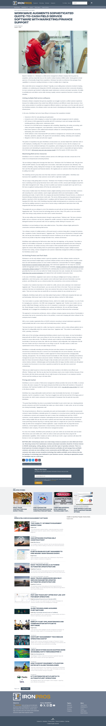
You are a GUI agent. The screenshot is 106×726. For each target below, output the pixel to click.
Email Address (38, 473)
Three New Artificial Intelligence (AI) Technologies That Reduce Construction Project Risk (62, 509)
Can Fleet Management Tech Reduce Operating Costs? (47, 638)
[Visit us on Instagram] (47, 705)
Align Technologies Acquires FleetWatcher (44, 609)
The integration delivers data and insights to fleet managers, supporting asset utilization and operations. (47, 681)
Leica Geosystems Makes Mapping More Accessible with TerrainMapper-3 (48, 651)
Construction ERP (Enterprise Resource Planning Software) (81, 507)
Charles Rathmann (18, 25)
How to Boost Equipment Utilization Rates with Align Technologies (47, 664)
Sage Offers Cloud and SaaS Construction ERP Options (82, 510)
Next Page (25, 688)
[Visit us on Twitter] (44, 705)
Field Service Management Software (24, 10)
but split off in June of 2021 (69, 387)
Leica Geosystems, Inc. (38, 654)
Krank (34, 527)
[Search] (88, 3)
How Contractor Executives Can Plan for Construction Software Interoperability (42, 509)
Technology (33, 521)
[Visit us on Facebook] (41, 705)
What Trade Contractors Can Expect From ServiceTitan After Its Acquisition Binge (21, 509)
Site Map (67, 721)
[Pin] (36, 460)
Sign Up (38, 482)
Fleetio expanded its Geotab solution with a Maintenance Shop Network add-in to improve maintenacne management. (47, 558)
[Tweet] (33, 460)
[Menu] (91, 3)
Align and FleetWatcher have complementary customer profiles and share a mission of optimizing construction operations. (48, 615)
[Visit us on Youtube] (54, 705)
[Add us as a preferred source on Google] (39, 460)
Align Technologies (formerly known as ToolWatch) (45, 612)
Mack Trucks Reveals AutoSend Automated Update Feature (45, 566)
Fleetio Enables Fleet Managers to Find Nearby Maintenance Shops (46, 552)
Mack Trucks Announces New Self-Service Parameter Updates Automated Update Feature (46, 580)
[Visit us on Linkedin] (51, 705)
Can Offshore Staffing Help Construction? (43, 539)
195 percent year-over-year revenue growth (43, 150)
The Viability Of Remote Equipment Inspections (46, 524)
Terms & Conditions (60, 721)
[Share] (27, 460)
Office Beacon (36, 542)
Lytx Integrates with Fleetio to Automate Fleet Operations (45, 677)
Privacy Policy (53, 480)
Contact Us (39, 721)
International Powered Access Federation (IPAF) (44, 599)
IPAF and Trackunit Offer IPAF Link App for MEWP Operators (48, 596)
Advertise (45, 721)
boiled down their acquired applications (32, 273)
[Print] (23, 460)
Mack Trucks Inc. (37, 569)
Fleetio (35, 555)
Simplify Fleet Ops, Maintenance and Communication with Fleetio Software (47, 624)
